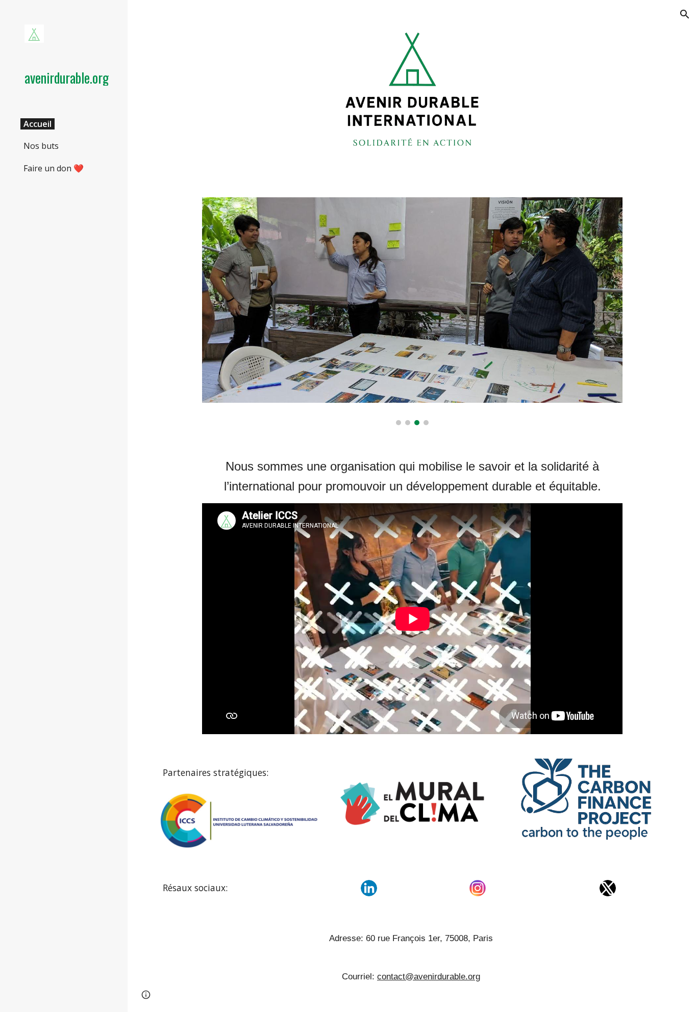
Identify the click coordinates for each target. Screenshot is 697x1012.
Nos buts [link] (41, 145)
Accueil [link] (37, 123)
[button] (685, 14)
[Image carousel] (412, 311)
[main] (412, 476)
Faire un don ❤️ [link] (53, 168)
